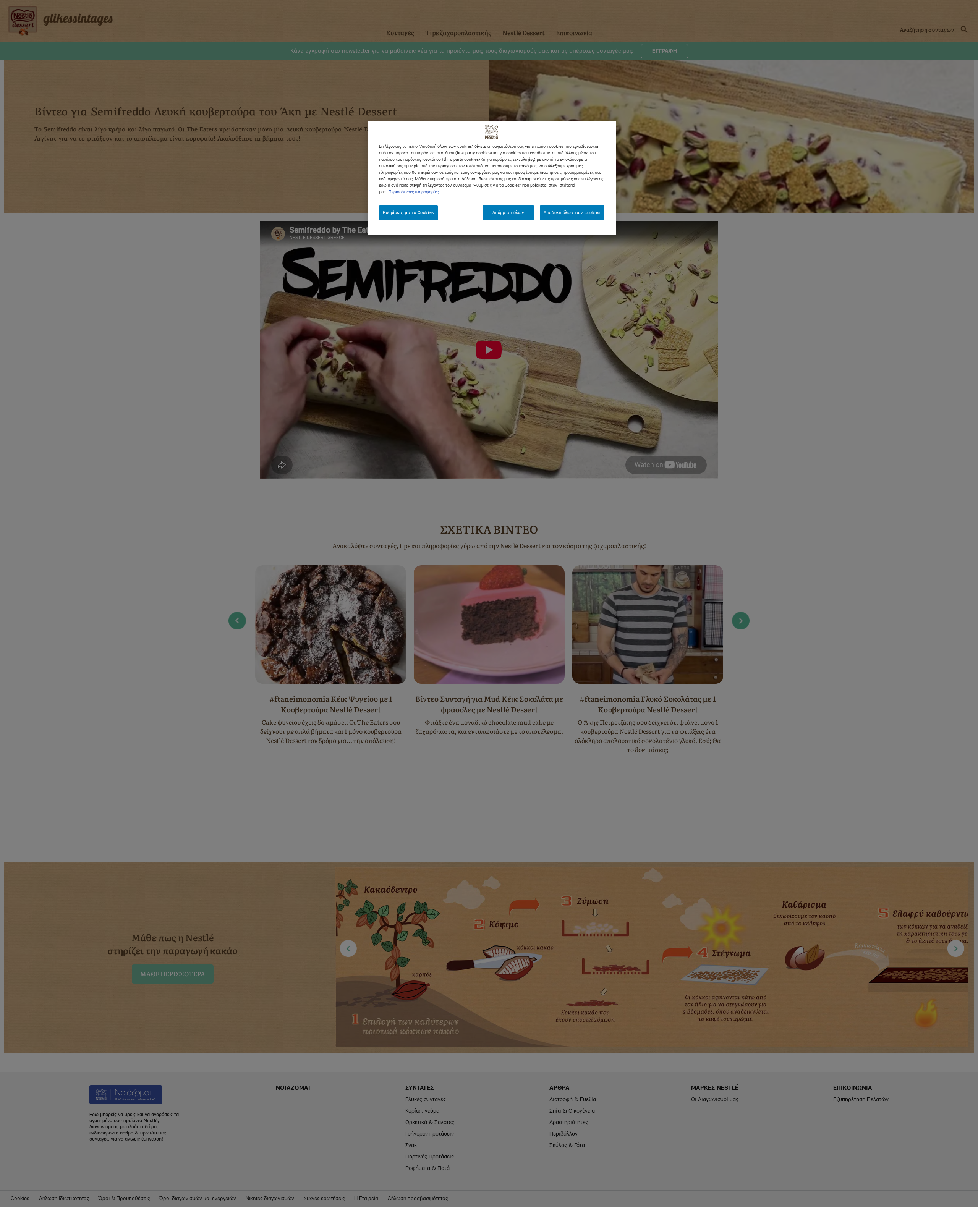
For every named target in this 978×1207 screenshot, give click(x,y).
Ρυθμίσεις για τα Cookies (408, 212)
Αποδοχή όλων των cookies (572, 212)
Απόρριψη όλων (508, 212)
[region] (492, 178)
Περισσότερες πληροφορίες (414, 192)
